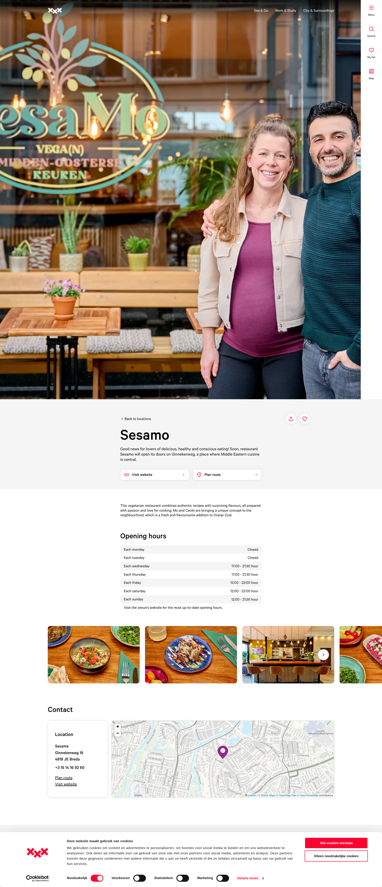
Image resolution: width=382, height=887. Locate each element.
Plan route (64, 777)
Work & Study (285, 10)
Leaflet (251, 795)
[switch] (139, 878)
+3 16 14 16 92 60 (69, 767)
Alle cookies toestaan (336, 843)
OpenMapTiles (287, 795)
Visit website (66, 784)
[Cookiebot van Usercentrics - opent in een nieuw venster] (37, 878)
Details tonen (247, 878)
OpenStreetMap (309, 795)
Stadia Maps (268, 795)
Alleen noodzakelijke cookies (336, 856)
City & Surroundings (318, 10)
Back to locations (138, 418)
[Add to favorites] (304, 418)
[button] (223, 752)
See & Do (261, 10)
